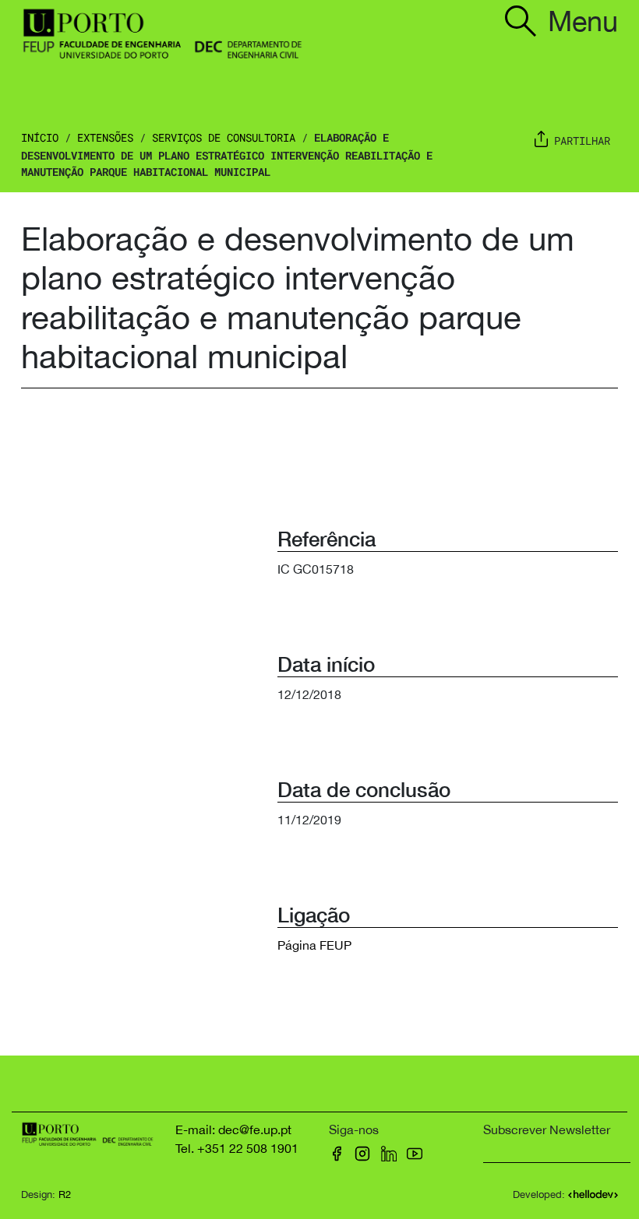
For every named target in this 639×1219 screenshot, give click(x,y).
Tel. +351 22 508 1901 (236, 1148)
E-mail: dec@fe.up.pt (233, 1129)
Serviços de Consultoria (223, 137)
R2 (64, 1194)
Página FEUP (314, 945)
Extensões (105, 137)
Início (39, 137)
